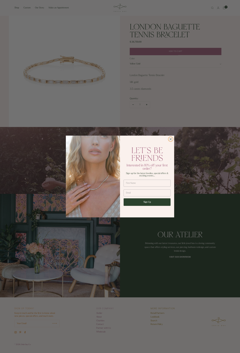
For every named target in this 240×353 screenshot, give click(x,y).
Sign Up (147, 202)
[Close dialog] (170, 139)
